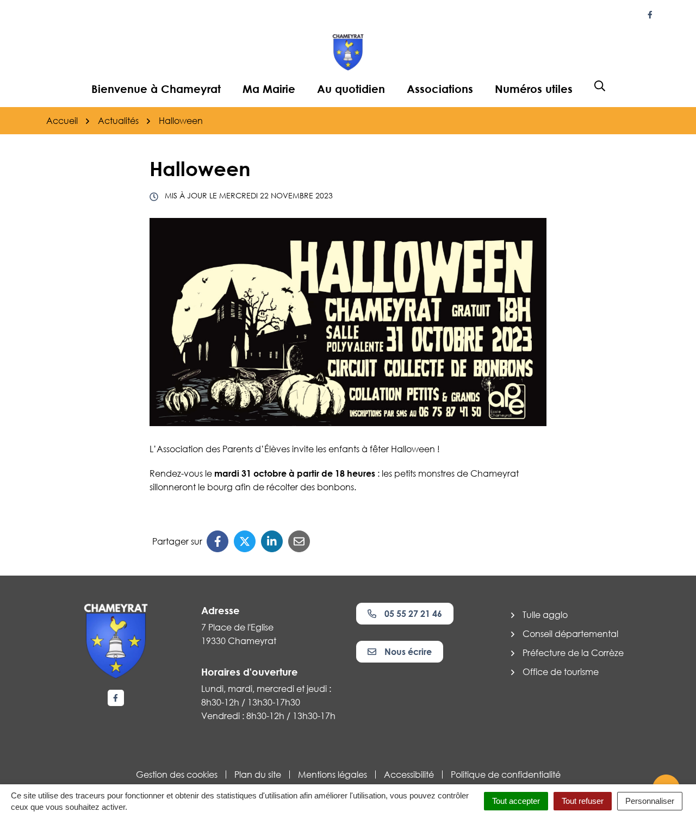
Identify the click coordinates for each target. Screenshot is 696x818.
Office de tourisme (561, 671)
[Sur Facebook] (217, 541)
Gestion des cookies (176, 774)
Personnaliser (649, 800)
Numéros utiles (534, 88)
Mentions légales (332, 774)
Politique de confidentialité (506, 774)
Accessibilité (409, 774)
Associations (440, 88)
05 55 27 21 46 (413, 613)
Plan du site (257, 774)
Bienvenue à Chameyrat (156, 88)
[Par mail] (299, 541)
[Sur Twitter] (245, 541)
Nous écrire (408, 651)
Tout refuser (583, 800)
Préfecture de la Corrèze (573, 652)
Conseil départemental (570, 633)
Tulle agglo (545, 614)
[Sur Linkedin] (272, 541)
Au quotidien (351, 88)
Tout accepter (516, 800)
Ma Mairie (269, 88)
